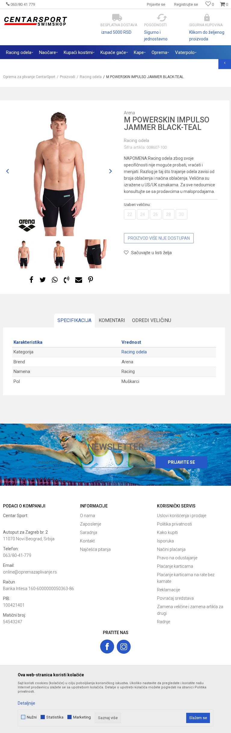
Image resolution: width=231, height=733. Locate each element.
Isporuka (165, 541)
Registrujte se (186, 4)
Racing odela (136, 140)
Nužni (32, 717)
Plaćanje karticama (175, 566)
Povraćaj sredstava (175, 598)
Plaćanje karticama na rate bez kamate (185, 578)
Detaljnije (26, 703)
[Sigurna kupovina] (207, 17)
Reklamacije (168, 589)
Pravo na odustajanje (177, 557)
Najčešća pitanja (95, 549)
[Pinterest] (90, 280)
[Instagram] (124, 647)
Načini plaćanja (171, 549)
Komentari (112, 320)
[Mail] (78, 280)
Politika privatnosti (174, 524)
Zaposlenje (90, 524)
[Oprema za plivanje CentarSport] (35, 21)
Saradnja (88, 532)
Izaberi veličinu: (137, 204)
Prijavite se (181, 462)
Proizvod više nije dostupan (159, 238)
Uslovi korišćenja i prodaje (181, 515)
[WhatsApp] (55, 280)
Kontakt (87, 541)
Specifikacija (74, 320)
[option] (59, 171)
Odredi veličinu (151, 320)
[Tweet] (42, 280)
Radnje (163, 621)
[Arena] (27, 225)
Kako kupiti (167, 532)
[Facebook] (31, 280)
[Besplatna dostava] (117, 17)
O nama (87, 515)
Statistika (54, 717)
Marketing (82, 717)
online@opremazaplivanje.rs (30, 572)
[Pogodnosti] (162, 17)
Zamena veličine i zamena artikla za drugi (190, 610)
